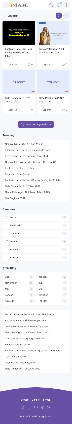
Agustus (18, 300)
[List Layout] (66, 16)
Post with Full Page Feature (20, 168)
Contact (25, 399)
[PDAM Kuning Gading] (19, 5)
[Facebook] (23, 408)
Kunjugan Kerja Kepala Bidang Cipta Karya (28, 150)
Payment (46, 399)
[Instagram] (29, 408)
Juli (18, 276)
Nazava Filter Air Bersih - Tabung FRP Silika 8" (30, 162)
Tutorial (37, 257)
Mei (18, 288)
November (18, 282)
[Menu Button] (6, 5)
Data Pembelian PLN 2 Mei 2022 (22, 186)
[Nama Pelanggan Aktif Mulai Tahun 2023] (53, 33)
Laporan (37, 233)
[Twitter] (36, 408)
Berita (37, 217)
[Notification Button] (59, 5)
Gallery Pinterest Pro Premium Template (26, 326)
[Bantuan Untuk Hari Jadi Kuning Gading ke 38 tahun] (19, 33)
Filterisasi (37, 225)
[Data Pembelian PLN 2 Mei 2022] (53, 82)
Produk (37, 241)
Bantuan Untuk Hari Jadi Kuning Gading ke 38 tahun (18, 52)
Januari (52, 276)
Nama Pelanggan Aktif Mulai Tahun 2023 (27, 192)
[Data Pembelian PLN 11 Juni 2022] (19, 82)
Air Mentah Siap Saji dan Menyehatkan (26, 320)
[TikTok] (43, 408)
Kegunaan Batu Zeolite (17, 174)
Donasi (35, 399)
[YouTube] (49, 408)
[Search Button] (51, 5)
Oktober (52, 294)
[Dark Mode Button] (66, 5)
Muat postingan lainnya (38, 124)
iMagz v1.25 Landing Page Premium (24, 338)
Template (37, 249)
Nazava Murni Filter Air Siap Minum (24, 144)
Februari (52, 300)
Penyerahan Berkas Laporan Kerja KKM (26, 156)
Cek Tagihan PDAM (15, 198)
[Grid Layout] (59, 16)
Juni (52, 282)
